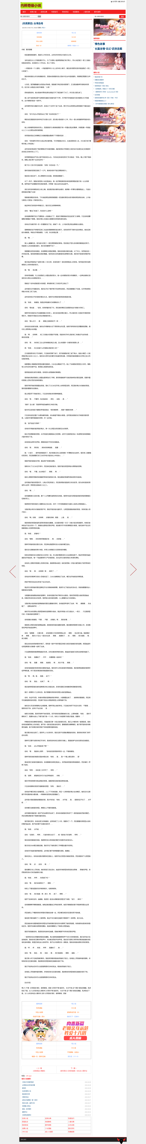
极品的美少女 (98, 77)
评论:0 (43, 28)
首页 (24, 12)
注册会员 (122, 1)
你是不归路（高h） (39, 1016)
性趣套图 (71, 1132)
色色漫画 (39, 37)
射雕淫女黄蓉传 (99, 80)
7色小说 (73, 33)
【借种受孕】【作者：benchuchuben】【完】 (107, 92)
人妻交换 (86, 12)
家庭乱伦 (25, 1122)
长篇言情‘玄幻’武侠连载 (108, 48)
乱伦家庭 (97, 95)
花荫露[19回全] (26, 1106)
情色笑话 (65, 12)
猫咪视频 (39, 33)
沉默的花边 (25, 1097)
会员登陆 (115, 1)
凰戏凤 (24, 1088)
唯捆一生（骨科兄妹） (39, 1056)
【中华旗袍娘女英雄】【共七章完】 (105, 104)
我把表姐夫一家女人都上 (102, 86)
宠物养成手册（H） (73, 1012)
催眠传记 (24, 1112)
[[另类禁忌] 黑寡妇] (13, 572)
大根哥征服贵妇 (26, 1115)
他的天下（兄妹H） (73, 1016)
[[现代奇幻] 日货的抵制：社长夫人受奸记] (133, 572)
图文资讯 (71, 1128)
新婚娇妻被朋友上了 (100, 101)
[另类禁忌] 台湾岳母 (32, 23)
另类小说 (33, 12)
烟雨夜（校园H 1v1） (74, 45)
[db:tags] (28, 1076)
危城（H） (39, 45)
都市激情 (97, 12)
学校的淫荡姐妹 (99, 83)
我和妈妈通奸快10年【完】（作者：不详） (107, 98)
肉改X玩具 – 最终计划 (28, 1103)
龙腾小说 (25, 1128)
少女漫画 (48, 1128)
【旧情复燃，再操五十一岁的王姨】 (105, 89)
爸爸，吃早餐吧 (26, 1109)
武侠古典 (44, 12)
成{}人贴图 (49, 1132)
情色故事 (100, 44)
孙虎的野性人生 (26, 1091)
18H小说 (25, 1132)
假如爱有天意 (26, 1094)
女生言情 (71, 1125)
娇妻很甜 (73, 41)
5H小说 (74, 37)
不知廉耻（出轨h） (73, 1052)
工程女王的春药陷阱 (28, 1082)
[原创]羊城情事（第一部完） (30, 1100)
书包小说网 (39, 41)
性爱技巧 (54, 12)
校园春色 (76, 12)
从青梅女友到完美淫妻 (28, 1085)
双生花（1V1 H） (73, 1056)
